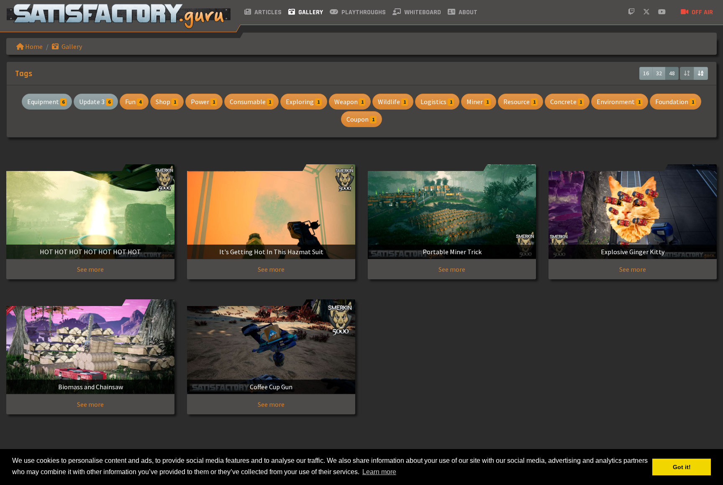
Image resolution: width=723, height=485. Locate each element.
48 (672, 73)
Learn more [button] (379, 471)
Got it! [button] (682, 467)
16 (646, 73)
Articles (267, 12)
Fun (133, 101)
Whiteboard (422, 12)
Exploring (303, 101)
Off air (701, 12)
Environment (619, 101)
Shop (166, 101)
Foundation (674, 101)
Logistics (436, 101)
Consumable (251, 101)
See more (90, 269)
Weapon (349, 101)
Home (33, 46)
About (467, 12)
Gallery (310, 12)
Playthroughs (363, 12)
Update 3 (94, 101)
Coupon (360, 119)
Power (203, 101)
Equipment (46, 101)
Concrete (566, 101)
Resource (519, 101)
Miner (478, 101)
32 (659, 73)
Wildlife (392, 101)
